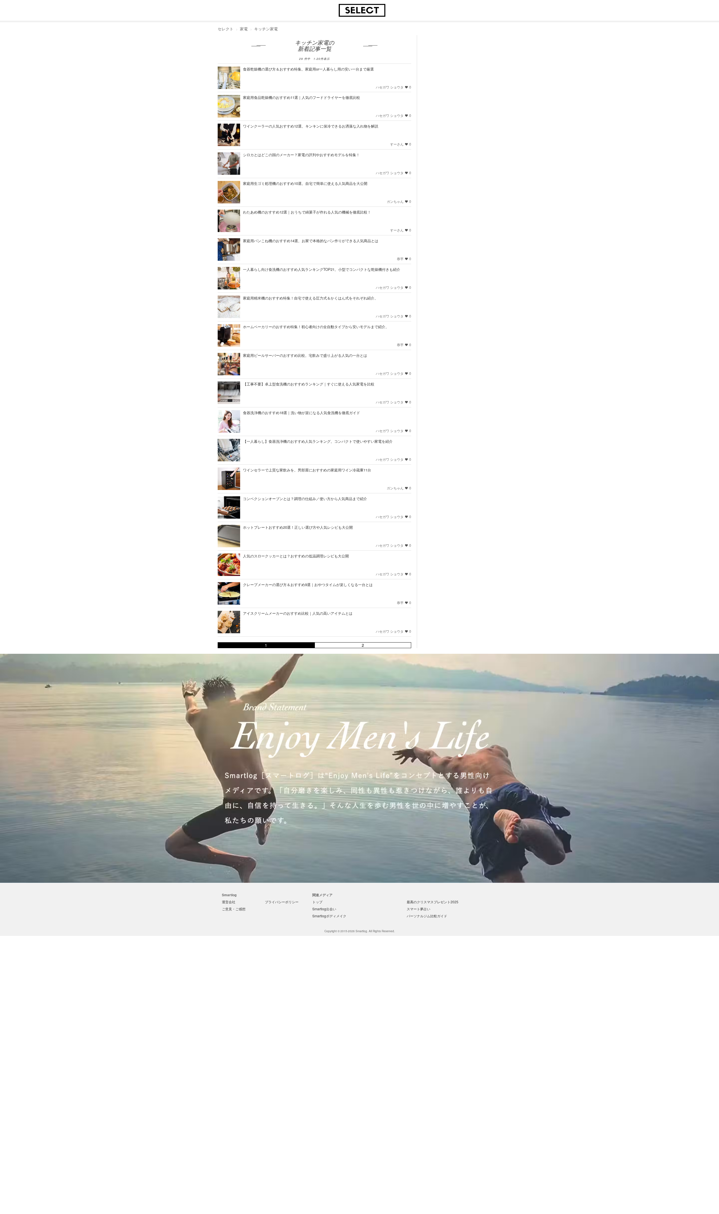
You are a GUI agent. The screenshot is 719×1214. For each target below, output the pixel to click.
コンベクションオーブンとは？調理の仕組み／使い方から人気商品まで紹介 (305, 498)
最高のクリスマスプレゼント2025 (432, 901)
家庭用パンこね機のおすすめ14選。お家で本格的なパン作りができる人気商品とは (310, 240)
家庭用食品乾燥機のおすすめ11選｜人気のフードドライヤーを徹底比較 (301, 97)
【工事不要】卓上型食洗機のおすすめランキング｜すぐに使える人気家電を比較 (308, 384)
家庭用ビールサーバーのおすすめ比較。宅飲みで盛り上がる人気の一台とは (305, 355)
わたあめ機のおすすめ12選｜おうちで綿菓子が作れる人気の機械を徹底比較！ (307, 212)
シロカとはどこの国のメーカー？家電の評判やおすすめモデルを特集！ (301, 154)
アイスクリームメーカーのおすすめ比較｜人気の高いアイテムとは (297, 613)
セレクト (225, 28)
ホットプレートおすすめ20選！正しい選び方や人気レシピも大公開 (298, 527)
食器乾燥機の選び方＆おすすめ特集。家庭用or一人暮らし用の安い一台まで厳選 (308, 69)
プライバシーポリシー (282, 901)
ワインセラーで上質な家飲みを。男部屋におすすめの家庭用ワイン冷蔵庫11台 (307, 470)
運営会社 (228, 901)
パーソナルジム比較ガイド (427, 915)
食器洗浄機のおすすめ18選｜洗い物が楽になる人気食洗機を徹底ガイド (301, 412)
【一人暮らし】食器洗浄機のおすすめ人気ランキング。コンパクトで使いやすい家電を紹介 (318, 441)
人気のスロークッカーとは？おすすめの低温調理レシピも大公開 (296, 556)
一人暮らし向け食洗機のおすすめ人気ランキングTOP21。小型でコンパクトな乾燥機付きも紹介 (321, 269)
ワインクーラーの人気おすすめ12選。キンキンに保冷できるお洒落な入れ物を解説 (310, 126)
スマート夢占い (418, 908)
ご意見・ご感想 (233, 908)
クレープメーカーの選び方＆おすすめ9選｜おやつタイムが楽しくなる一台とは (308, 584)
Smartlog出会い (324, 908)
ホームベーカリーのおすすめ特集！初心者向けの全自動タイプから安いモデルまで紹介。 (316, 326)
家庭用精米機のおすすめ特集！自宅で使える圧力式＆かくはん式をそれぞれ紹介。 (310, 298)
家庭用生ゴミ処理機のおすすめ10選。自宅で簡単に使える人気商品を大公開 (305, 183)
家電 (244, 28)
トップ (317, 901)
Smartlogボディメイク (329, 915)
